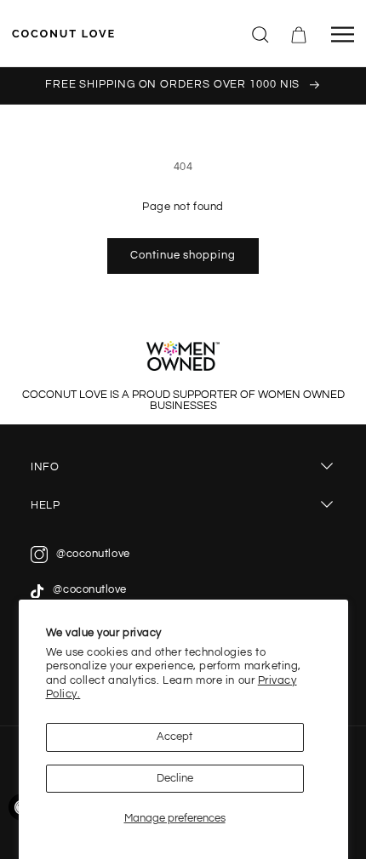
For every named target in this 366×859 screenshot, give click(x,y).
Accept (174, 736)
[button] (261, 33)
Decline (175, 778)
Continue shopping (182, 255)
